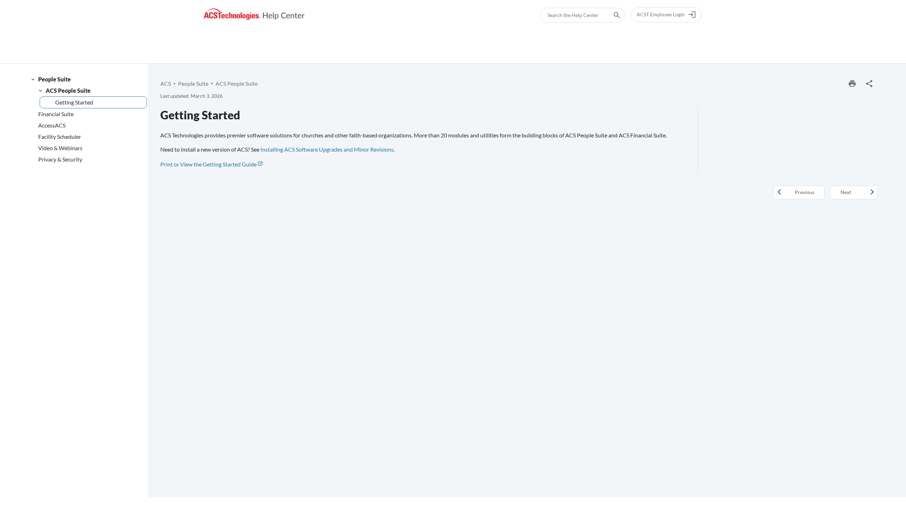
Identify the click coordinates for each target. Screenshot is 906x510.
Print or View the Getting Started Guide (208, 164)
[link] (254, 14)
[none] (869, 83)
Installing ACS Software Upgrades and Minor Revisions (327, 149)
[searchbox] (612, 15)
